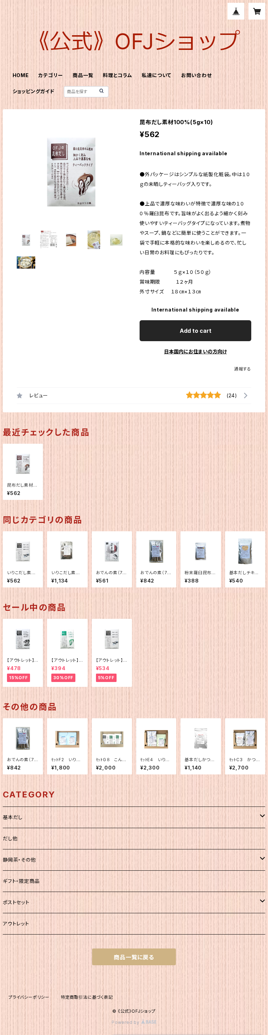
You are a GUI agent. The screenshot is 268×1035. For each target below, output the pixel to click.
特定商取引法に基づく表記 (87, 997)
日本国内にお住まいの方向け (195, 351)
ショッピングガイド (33, 91)
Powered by (126, 1022)
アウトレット (16, 924)
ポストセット (16, 902)
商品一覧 (83, 75)
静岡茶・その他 (19, 860)
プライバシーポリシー (29, 997)
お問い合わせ (196, 75)
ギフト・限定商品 (21, 881)
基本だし (13, 817)
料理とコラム (117, 75)
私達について (156, 75)
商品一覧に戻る (134, 957)
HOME (21, 75)
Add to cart (195, 330)
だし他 (10, 838)
